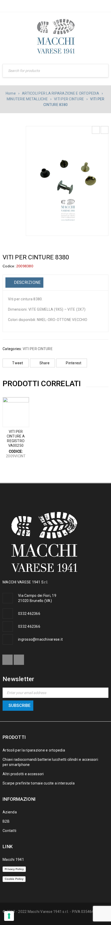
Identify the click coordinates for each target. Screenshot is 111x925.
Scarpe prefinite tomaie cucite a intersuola (39, 783)
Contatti (9, 831)
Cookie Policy (14, 879)
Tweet (17, 363)
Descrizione (27, 282)
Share (44, 363)
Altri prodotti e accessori (23, 774)
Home (11, 93)
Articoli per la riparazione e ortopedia (34, 750)
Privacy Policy (14, 869)
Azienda (10, 812)
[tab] (24, 282)
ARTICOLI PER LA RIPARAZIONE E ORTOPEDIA (60, 93)
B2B (6, 821)
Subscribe (19, 705)
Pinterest (73, 363)
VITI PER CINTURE (69, 99)
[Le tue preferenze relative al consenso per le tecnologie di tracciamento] (9, 916)
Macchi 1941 (13, 859)
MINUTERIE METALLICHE (27, 99)
